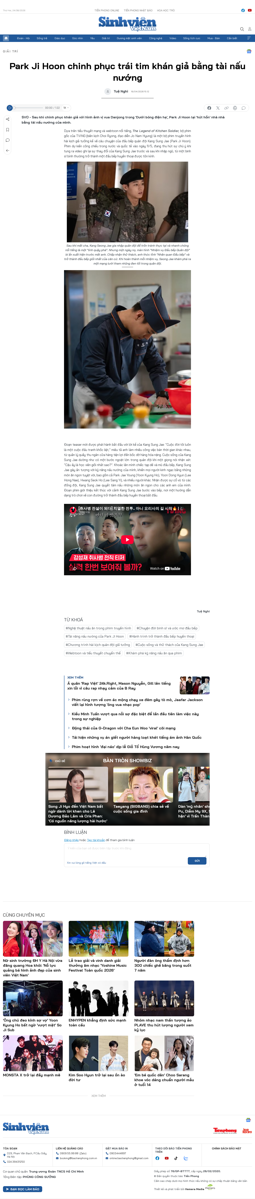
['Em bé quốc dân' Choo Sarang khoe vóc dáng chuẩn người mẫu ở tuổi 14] (164, 1053)
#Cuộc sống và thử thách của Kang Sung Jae (169, 645)
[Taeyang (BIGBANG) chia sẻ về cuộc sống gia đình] (143, 785)
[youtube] (250, 10)
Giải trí (106, 38)
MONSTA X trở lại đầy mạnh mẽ (31, 1075)
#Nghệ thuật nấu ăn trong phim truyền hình (98, 628)
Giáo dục (60, 38)
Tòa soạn (10, 1148)
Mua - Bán (214, 38)
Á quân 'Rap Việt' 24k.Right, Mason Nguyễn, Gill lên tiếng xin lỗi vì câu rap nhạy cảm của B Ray (119, 685)
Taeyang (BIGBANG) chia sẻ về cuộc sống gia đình (141, 809)
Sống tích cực (191, 38)
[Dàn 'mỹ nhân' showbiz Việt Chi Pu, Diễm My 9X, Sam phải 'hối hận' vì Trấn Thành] (208, 785)
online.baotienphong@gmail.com (129, 1158)
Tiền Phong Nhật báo (138, 10)
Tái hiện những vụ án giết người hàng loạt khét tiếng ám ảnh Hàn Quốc (137, 737)
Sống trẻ (42, 38)
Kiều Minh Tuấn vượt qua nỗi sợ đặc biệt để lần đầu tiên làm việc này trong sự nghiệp (135, 716)
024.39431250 (16, 1161)
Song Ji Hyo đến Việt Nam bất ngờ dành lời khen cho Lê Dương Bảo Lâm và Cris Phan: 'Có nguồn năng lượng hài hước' (77, 813)
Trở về (7, 150)
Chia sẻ (7, 119)
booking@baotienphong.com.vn (78, 1158)
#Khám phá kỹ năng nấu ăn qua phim (154, 653)
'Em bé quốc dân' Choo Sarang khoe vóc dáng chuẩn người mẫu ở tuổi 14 (164, 1080)
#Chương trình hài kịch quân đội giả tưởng (98, 645)
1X (64, 107)
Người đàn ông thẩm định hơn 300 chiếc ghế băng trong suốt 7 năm (162, 965)
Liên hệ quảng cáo (69, 1148)
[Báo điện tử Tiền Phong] (225, 1131)
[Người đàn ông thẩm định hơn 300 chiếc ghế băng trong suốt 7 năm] (164, 939)
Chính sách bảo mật (226, 1148)
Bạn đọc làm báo (24, 1189)
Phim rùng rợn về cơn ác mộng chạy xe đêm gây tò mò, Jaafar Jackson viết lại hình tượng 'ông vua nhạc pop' (137, 702)
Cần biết (232, 38)
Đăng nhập (71, 840)
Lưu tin (7, 129)
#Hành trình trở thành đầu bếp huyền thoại (161, 636)
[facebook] (243, 10)
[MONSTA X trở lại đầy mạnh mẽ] (33, 1053)
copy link (226, 108)
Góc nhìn (77, 38)
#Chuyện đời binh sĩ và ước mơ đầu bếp (167, 628)
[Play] (10, 108)
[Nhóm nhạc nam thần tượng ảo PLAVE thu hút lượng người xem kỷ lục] (164, 998)
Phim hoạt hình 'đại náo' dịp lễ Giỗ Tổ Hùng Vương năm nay (125, 746)
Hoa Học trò (166, 10)
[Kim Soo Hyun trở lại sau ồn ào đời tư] (98, 1053)
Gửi (197, 861)
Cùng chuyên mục (24, 915)
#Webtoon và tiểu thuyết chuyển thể (93, 653)
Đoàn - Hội (23, 38)
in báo (235, 108)
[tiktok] (178, 1158)
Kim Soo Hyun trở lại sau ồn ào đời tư (97, 1077)
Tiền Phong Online (106, 10)
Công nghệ (155, 38)
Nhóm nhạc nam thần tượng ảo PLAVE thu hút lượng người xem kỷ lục (164, 1025)
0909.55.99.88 (69, 1153)
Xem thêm (249, 38)
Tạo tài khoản (96, 840)
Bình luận (7, 140)
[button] (202, 776)
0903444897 (118, 1153)
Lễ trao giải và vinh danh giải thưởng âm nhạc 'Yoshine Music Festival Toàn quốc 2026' (98, 965)
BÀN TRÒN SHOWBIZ (127, 760)
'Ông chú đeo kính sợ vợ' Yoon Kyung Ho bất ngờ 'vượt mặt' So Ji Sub (32, 1025)
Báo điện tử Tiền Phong (127, 24)
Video (173, 38)
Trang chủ (6, 38)
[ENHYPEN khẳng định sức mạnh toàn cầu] (98, 998)
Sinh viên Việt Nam (26, 1129)
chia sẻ (209, 108)
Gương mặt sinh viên (129, 38)
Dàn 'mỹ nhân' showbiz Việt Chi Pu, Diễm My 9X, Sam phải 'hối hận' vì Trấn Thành (206, 811)
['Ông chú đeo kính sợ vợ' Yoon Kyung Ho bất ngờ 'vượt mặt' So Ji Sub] (33, 998)
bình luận (243, 108)
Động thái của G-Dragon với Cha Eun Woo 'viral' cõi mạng (123, 728)
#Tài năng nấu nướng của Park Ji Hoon (95, 636)
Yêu (92, 38)
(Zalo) (83, 1153)
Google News (249, 51)
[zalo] (188, 1158)
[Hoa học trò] (247, 1131)
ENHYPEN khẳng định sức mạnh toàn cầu (97, 1022)
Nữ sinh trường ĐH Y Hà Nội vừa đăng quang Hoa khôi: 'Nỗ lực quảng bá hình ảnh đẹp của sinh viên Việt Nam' (32, 967)
